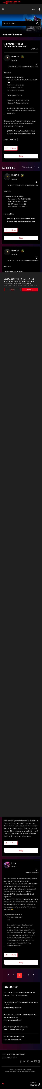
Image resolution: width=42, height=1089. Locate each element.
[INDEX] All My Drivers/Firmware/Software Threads (21, 131)
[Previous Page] (9, 975)
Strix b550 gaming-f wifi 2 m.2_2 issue (15, 1027)
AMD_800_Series (9, 1020)
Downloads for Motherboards (12, 35)
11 (28, 975)
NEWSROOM (20, 1054)
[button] (6, 148)
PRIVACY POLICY (27, 1069)
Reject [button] (12, 290)
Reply (21, 156)
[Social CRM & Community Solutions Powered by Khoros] (35, 1084)
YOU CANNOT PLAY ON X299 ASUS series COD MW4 (19, 993)
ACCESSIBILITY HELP (9, 1057)
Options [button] (39, 35)
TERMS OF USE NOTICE (15, 1069)
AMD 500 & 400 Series (11, 1029)
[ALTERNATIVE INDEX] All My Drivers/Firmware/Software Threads (21, 133)
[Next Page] (33, 975)
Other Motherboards (10, 1008)
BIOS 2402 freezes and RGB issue (14, 1036)
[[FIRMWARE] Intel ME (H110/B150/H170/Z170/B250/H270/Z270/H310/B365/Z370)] (35, 167)
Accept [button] (29, 290)
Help (33, 9)
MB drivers (13, 139)
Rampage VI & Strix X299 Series (13, 995)
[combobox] (21, 23)
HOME (13, 1054)
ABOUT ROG (6, 1054)
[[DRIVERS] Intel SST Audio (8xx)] (38, 167)
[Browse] (3, 9)
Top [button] (3, 1083)
